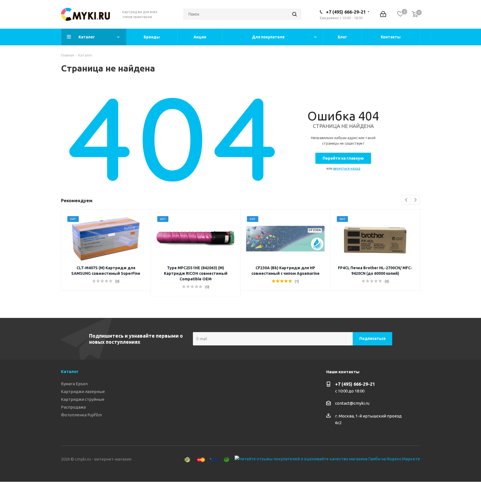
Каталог (69, 371)
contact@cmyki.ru (352, 403)
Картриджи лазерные (83, 391)
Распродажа (73, 407)
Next (415, 200)
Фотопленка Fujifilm (81, 414)
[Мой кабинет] (383, 14)
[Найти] (294, 14)
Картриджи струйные (82, 399)
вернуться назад (346, 168)
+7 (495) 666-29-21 (346, 11)
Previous (406, 200)
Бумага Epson (74, 383)
